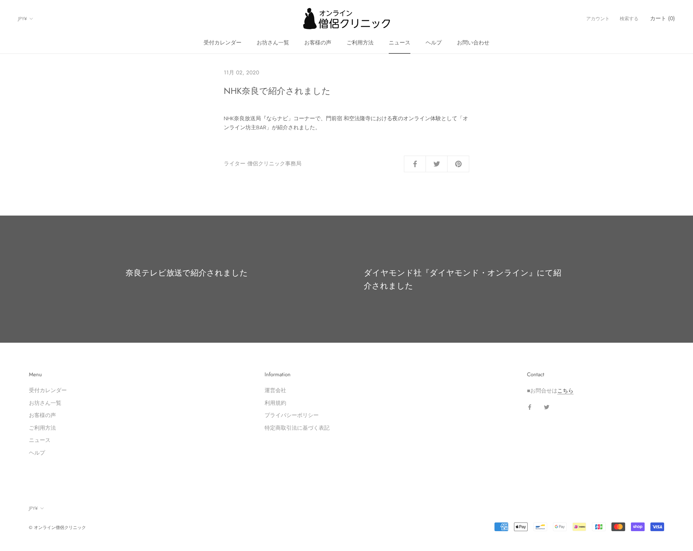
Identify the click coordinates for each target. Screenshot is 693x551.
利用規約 (275, 403)
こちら (565, 390)
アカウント (598, 18)
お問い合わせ (473, 43)
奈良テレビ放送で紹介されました (187, 272)
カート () (662, 18)
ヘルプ (434, 43)
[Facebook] (529, 407)
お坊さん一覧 (273, 43)
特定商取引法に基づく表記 (297, 427)
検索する (629, 18)
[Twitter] (546, 407)
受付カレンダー (222, 43)
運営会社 (275, 390)
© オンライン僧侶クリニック (57, 527)
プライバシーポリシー (292, 415)
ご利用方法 (360, 43)
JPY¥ (22, 18)
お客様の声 (317, 43)
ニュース (399, 43)
